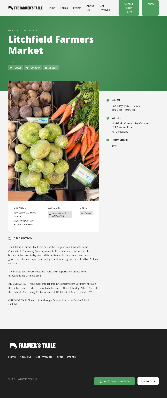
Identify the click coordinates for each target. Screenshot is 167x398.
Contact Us (148, 381)
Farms (64, 8)
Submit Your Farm (128, 8)
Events (77, 8)
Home (51, 8)
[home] (25, 8)
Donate (150, 4)
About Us (90, 8)
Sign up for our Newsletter (114, 381)
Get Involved (105, 8)
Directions (122, 131)
